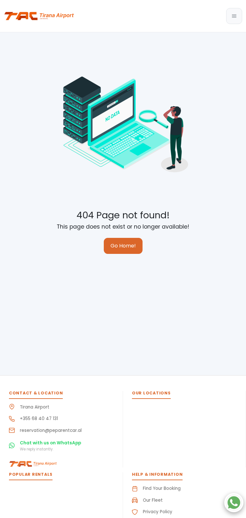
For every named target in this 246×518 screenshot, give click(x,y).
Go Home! (123, 245)
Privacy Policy (157, 512)
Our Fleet (153, 500)
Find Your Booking (162, 488)
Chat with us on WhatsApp (50, 443)
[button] (234, 16)
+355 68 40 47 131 (39, 419)
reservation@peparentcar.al (51, 430)
